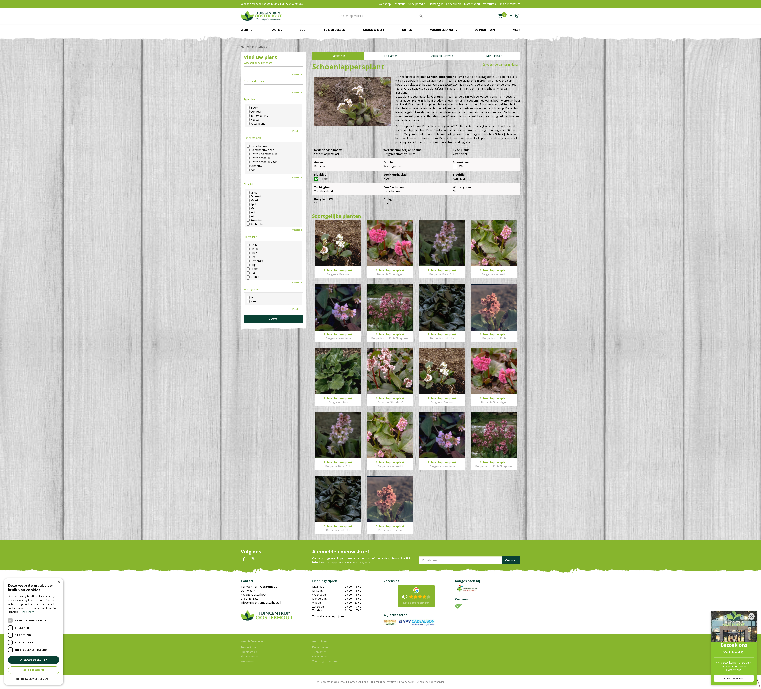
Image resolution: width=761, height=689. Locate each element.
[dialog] (33, 631)
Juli (252, 216)
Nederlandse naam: (255, 81)
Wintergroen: (251, 289)
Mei (252, 208)
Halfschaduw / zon (262, 150)
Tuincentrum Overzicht (383, 682)
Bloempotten (320, 656)
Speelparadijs (249, 652)
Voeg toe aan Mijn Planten (503, 64)
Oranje (254, 276)
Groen (254, 268)
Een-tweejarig (259, 115)
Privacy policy (406, 682)
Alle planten (390, 55)
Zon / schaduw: (252, 138)
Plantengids (338, 55)
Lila (252, 272)
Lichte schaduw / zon (264, 162)
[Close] (751, 616)
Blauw (254, 249)
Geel (253, 257)
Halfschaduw (258, 146)
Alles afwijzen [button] (33, 670)
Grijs (253, 265)
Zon (253, 170)
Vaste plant (257, 123)
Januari (254, 192)
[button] (33, 679)
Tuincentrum (248, 647)
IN (253, 559)
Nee (253, 301)
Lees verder (27, 612)
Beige (254, 245)
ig (517, 16)
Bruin (253, 253)
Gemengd (256, 261)
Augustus (256, 220)
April (253, 204)
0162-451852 (249, 598)
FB (244, 559)
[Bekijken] (502, 15)
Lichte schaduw (260, 158)
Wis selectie (297, 74)
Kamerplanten (320, 647)
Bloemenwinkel (250, 656)
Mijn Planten (494, 55)
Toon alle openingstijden (328, 616)
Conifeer (255, 111)
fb (511, 16)
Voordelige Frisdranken (326, 661)
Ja (251, 297)
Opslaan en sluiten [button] (34, 659)
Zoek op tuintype (442, 55)
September (257, 224)
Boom (254, 107)
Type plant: (250, 99)
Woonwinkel (248, 661)
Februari (255, 196)
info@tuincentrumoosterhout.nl (261, 602)
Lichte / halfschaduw (263, 154)
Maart (254, 200)
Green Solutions (359, 682)
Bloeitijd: (249, 184)
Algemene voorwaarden (431, 682)
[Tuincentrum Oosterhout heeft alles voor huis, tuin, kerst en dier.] (261, 16)
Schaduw (256, 166)
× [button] (58, 582)
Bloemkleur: (250, 237)
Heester (255, 119)
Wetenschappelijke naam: (258, 63)
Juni (252, 212)
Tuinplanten (319, 652)
